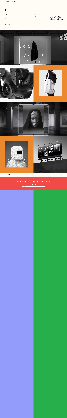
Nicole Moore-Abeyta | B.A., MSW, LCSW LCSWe (9, 1)
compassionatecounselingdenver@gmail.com (33, 186)
